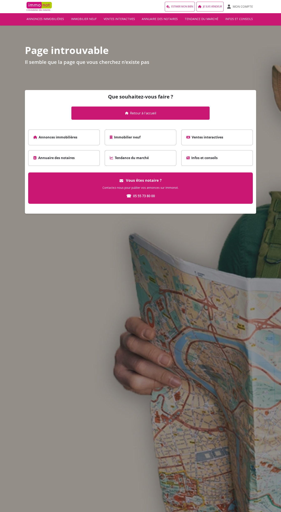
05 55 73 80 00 (140, 196)
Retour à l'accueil (143, 113)
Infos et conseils (239, 19)
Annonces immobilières (45, 19)
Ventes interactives (119, 19)
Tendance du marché (201, 19)
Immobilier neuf (84, 19)
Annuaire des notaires (160, 19)
